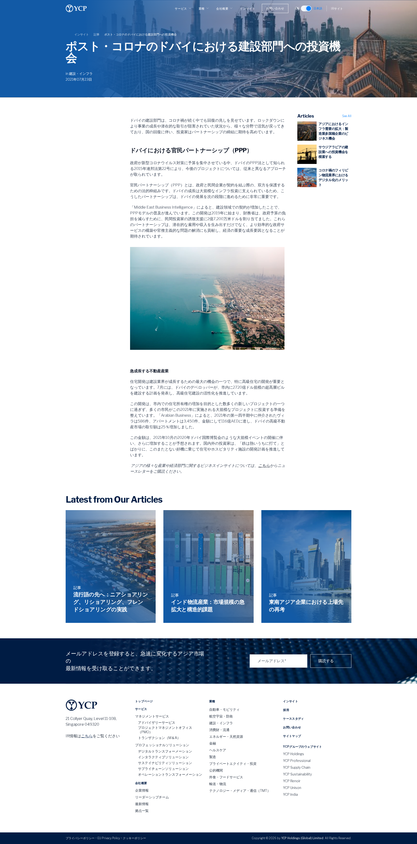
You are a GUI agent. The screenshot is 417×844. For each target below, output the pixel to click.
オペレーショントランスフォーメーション (170, 774)
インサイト (247, 8)
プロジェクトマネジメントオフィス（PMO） (165, 729)
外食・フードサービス (226, 777)
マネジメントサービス (152, 716)
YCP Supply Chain (296, 767)
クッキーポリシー (134, 838)
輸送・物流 (217, 784)
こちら (264, 465)
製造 (212, 757)
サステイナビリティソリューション (165, 763)
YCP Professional (297, 761)
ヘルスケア (217, 750)
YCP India (290, 794)
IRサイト (337, 8)
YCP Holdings (293, 754)
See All (346, 116)
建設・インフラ (81, 73)
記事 (96, 34)
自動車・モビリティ (224, 709)
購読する (326, 661)
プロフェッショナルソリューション (162, 745)
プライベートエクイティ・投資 (233, 763)
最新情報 (142, 804)
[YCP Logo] (76, 8)
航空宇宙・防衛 (221, 716)
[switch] (306, 8)
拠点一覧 (142, 811)
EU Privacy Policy (108, 838)
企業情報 (142, 790)
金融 (212, 743)
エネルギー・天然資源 (226, 736)
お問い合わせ (275, 8)
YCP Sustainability (297, 774)
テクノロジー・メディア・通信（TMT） (240, 790)
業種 (202, 8)
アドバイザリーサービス (156, 722)
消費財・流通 (219, 730)
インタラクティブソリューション (163, 757)
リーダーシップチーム (152, 797)
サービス (181, 8)
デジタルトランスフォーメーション (165, 751)
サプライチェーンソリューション (163, 769)
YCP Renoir (291, 781)
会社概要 (222, 8)
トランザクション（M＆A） (159, 738)
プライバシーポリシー (80, 838)
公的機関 (216, 770)
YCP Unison (292, 788)
